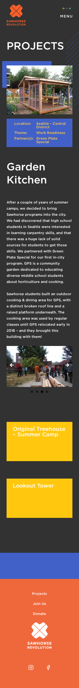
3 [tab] (42, 391)
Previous (12, 365)
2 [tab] (37, 391)
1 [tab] (32, 391)
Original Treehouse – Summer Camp (39, 432)
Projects (39, 594)
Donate (39, 614)
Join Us (39, 604)
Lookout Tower (33, 485)
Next (67, 365)
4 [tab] (47, 391)
